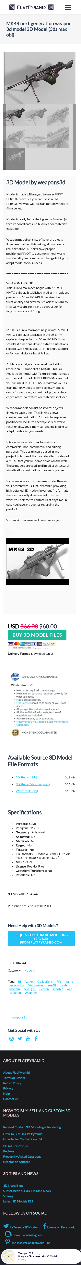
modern (14, 989)
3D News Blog (13, 1185)
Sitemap (8, 1196)
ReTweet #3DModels (24, 1227)
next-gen (30, 989)
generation (16, 985)
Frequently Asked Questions (22, 1156)
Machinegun (36, 985)
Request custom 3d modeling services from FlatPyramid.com (41, 938)
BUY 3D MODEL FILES (37, 635)
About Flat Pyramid (16, 1072)
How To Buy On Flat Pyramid (22, 1134)
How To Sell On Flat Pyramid (22, 1139)
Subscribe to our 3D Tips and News (27, 1191)
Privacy (8, 1088)
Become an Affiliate (16, 1161)
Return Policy (12, 1083)
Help (6, 1093)
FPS (59, 981)
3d (19, 981)
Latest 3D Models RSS (18, 1201)
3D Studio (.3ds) (26, 777)
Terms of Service (14, 1077)
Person (44, 989)
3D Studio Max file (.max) (33, 784)
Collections (45, 981)
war (69, 989)
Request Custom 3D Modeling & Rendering (32, 1127)
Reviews (8, 1151)
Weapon (15, 992)
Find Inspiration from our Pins (30, 1243)
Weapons (31, 992)
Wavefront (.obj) (27, 791)
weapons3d (19, 1017)
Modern (29, 970)
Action (29, 981)
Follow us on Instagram (26, 1235)
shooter (57, 989)
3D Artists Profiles (15, 1146)
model (64, 985)
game (69, 981)
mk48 (52, 985)
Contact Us (10, 1099)
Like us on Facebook (61, 1227)
